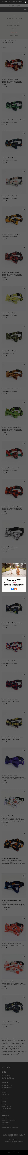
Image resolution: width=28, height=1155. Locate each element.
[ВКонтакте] (12, 589)
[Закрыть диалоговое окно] (25, 2)
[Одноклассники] (15, 589)
